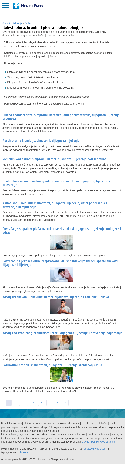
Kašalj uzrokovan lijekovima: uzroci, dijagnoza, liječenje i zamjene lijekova (55, 297)
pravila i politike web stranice (98, 441)
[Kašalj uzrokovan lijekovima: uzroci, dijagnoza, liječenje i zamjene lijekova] (62, 313)
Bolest (28, 23)
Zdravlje (17, 23)
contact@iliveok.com (94, 448)
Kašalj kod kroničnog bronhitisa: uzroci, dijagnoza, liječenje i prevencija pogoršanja (62, 333)
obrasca (23, 452)
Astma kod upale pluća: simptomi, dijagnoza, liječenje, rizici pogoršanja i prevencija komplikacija (54, 205)
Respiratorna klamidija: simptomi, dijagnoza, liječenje (40, 141)
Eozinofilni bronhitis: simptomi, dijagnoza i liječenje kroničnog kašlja (52, 365)
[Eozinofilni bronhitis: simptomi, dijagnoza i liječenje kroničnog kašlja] (62, 381)
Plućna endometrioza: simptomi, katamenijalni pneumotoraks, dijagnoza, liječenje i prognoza (61, 117)
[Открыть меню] (5, 5)
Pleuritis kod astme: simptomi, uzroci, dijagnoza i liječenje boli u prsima (54, 159)
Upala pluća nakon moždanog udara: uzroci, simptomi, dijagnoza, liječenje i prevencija (56, 183)
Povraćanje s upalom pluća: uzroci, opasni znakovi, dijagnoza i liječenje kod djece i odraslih (61, 230)
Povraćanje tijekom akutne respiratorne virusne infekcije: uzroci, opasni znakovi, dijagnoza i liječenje (60, 263)
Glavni (6, 23)
